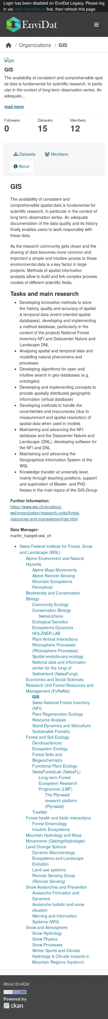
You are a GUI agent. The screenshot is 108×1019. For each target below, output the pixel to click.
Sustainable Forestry (51, 731)
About (23, 166)
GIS (62, 44)
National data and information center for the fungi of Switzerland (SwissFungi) (59, 667)
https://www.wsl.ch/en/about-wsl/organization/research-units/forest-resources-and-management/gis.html (45, 513)
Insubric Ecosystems (51, 829)
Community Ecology (50, 604)
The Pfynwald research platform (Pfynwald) (61, 800)
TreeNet (39, 812)
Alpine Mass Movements (54, 570)
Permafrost (42, 587)
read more (14, 106)
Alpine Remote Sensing (53, 575)
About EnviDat (16, 984)
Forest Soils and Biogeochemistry (47, 757)
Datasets (26, 154)
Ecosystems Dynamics (52, 627)
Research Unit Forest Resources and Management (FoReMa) (60, 688)
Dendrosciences (47, 743)
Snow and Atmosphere (46, 927)
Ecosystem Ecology (50, 748)
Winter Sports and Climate (56, 950)
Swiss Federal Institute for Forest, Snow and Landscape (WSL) (56, 549)
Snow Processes (47, 944)
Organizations (35, 44)
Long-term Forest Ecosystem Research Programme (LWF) (58, 783)
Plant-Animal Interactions (55, 639)
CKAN (13, 1006)
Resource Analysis (49, 720)
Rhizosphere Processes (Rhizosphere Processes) (55, 647)
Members (59, 154)
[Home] (9, 44)
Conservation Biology (51, 610)
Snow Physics (44, 939)
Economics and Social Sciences (55, 679)
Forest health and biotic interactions (58, 818)
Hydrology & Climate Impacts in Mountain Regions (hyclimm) (60, 959)
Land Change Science (46, 846)
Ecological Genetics (50, 622)
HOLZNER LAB (46, 633)
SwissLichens (51, 616)
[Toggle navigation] (96, 24)
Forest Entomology (49, 823)
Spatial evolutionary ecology (57, 656)
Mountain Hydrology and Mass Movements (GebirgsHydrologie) (55, 838)
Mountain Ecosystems (52, 581)
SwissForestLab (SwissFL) (56, 771)
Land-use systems (49, 870)
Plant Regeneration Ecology (57, 714)
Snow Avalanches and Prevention (56, 887)
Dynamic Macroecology (53, 852)
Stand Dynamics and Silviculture (61, 725)
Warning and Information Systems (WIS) (54, 918)
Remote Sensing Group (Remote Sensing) (53, 878)
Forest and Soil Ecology (47, 737)
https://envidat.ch (29, 9)
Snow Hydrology (47, 933)
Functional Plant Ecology (54, 766)
